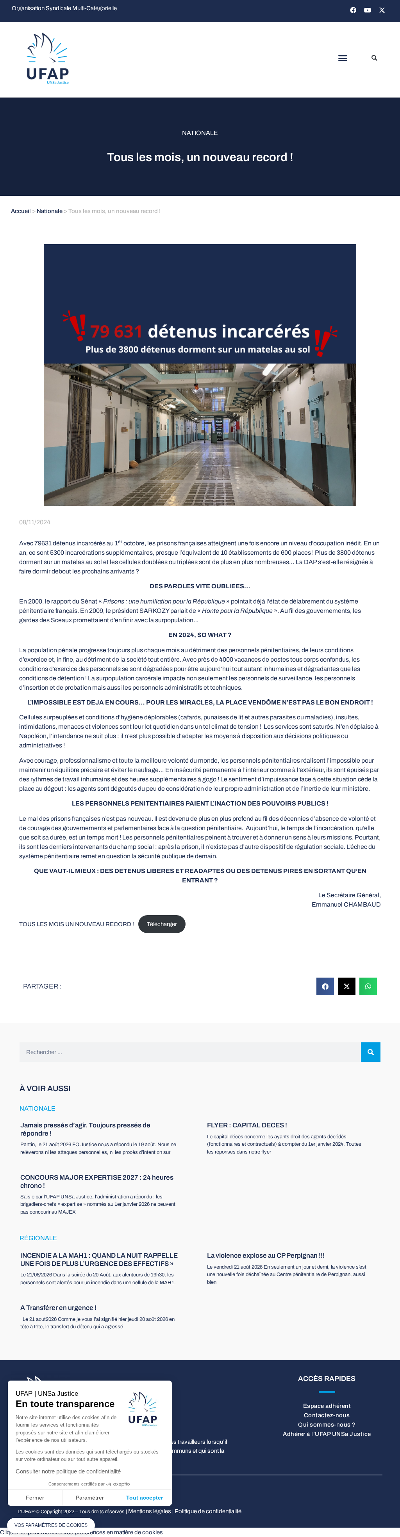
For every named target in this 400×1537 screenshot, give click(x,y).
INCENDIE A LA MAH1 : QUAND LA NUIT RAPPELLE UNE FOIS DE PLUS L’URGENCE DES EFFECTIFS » (99, 1259)
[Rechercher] (370, 1052)
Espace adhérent (327, 1406)
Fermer (35, 1497)
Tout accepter (144, 1497)
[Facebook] (353, 10)
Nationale (200, 133)
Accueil (21, 211)
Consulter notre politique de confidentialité (68, 1471)
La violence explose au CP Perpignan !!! (266, 1255)
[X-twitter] (382, 10)
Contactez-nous (327, 1415)
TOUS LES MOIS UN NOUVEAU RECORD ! (76, 924)
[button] (342, 58)
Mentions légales (149, 1511)
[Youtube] (367, 10)
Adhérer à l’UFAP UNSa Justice (327, 1434)
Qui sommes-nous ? (327, 1425)
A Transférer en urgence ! (58, 1308)
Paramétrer (90, 1497)
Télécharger (162, 924)
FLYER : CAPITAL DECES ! (247, 1125)
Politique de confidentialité (208, 1511)
